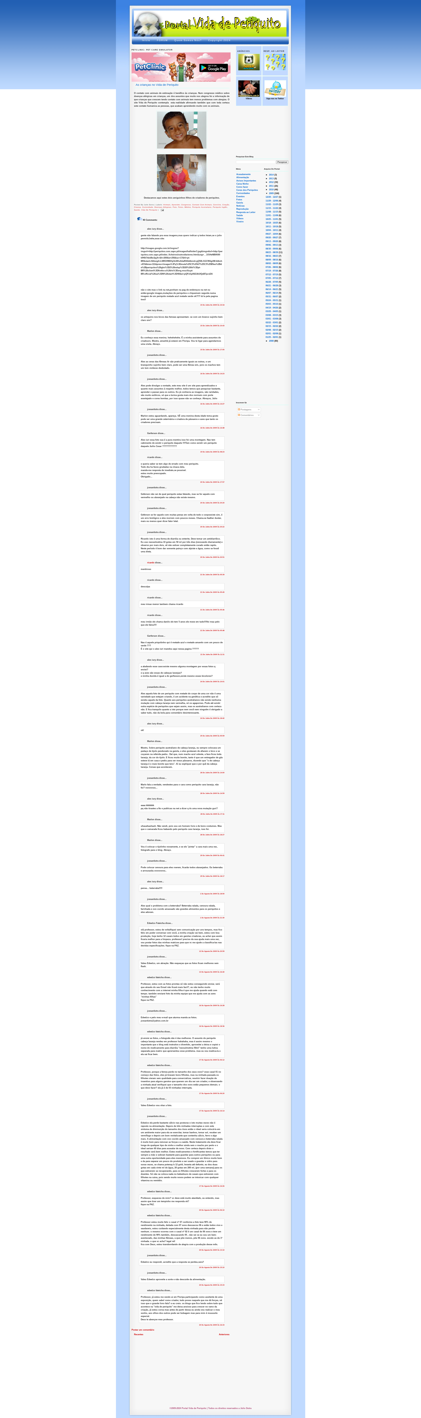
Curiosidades (243, 193)
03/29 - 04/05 (272, 311)
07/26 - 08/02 (272, 267)
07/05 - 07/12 (272, 278)
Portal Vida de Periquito (191, 18)
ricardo (150, 562)
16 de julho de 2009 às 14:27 (212, 404)
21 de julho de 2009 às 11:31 (212, 654)
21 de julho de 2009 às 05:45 (212, 592)
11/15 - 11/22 (272, 208)
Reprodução (242, 209)
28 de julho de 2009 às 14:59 (212, 793)
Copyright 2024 (219, 40)
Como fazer (242, 187)
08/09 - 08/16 (272, 259)
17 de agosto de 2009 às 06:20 (211, 1093)
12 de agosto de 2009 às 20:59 (211, 951)
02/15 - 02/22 (272, 326)
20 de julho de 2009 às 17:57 (212, 482)
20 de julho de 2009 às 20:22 (212, 527)
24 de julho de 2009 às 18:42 (212, 718)
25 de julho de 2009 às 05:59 (212, 736)
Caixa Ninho (242, 184)
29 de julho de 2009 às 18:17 (212, 876)
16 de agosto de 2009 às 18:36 (211, 1026)
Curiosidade (147, 207)
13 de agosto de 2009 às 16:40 (211, 972)
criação (225, 205)
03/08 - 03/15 (272, 315)
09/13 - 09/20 (272, 241)
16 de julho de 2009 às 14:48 (212, 428)
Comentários (247, 415)
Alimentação (242, 177)
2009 (271, 193)
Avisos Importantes (246, 180)
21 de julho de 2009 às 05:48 (212, 630)
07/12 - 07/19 (272, 274)
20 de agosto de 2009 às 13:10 (211, 1250)
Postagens (245, 409)
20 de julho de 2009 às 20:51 (212, 557)
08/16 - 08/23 (272, 256)
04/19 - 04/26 (272, 307)
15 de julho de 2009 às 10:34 (212, 305)
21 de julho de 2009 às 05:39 (212, 574)
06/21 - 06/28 (272, 285)
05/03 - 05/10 (272, 304)
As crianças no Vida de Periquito (157, 84)
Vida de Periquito (149, 210)
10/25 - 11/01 (272, 219)
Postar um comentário (143, 1330)
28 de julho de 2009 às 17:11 (212, 814)
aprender (176, 205)
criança (137, 207)
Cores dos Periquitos (247, 190)
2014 (271, 175)
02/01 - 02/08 (272, 333)
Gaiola (239, 202)
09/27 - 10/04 (272, 234)
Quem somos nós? (188, 40)
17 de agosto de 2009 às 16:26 (211, 1186)
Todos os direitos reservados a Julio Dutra (229, 1408)
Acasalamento (243, 174)
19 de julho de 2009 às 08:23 (212, 452)
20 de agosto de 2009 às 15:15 (211, 1285)
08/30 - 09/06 (272, 248)
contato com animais (202, 205)
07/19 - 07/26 (272, 271)
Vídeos (239, 218)
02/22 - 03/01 (272, 322)
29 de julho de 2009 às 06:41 (212, 855)
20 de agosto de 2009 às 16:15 (211, 1325)
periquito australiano (201, 207)
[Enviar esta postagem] (161, 210)
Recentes (138, 1334)
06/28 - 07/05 (272, 282)
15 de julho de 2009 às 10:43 (212, 326)
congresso (186, 205)
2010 (271, 189)
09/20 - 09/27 (272, 237)
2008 (271, 341)
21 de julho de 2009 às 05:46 (212, 610)
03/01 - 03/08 (272, 318)
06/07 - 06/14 (272, 293)
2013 (271, 178)
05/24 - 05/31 (272, 300)
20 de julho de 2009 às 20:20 (212, 503)
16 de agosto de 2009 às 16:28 (211, 1005)
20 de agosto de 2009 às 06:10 (211, 1210)
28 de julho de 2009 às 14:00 (212, 772)
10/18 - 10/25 (272, 223)
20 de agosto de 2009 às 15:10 (211, 1267)
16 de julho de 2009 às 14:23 (212, 374)
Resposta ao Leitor (245, 212)
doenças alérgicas (162, 207)
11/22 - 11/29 (272, 204)
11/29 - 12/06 (272, 200)
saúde (137, 210)
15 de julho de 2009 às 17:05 (212, 350)
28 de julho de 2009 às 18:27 (212, 835)
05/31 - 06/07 (272, 296)
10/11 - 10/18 (272, 226)
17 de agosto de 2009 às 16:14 (211, 1111)
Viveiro (240, 221)
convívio (217, 205)
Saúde (239, 215)
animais (166, 205)
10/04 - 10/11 (272, 230)
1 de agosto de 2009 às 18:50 (212, 894)
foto (175, 207)
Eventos (240, 196)
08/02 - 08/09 (272, 263)
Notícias (240, 206)
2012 (271, 182)
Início (146, 40)
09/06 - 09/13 (272, 245)
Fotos (180, 207)
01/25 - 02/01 (272, 337)
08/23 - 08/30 (272, 252)
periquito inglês (220, 207)
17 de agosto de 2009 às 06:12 (211, 1060)
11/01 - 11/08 (272, 215)
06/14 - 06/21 (272, 289)
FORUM (162, 40)
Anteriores (224, 1334)
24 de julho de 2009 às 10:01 (212, 681)
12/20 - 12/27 (272, 197)
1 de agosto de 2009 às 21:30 (212, 918)
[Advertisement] (211, 1345)
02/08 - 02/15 (272, 330)
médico (188, 207)
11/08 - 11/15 (272, 212)
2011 (271, 186)
